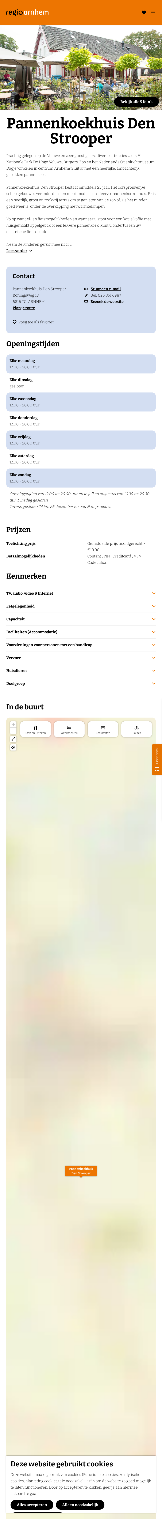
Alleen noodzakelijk (80, 1505)
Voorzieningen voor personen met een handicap (49, 645)
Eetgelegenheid (20, 606)
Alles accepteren (32, 1505)
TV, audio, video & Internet (29, 593)
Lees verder (16, 250)
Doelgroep (15, 683)
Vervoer (13, 657)
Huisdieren (16, 670)
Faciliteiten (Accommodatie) (31, 632)
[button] (81, 1173)
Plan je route (24, 308)
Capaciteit (15, 619)
